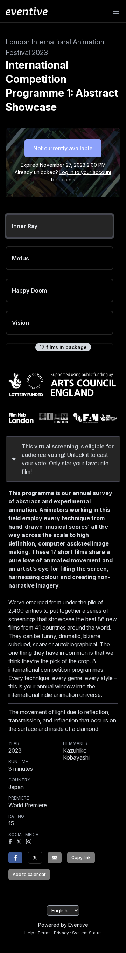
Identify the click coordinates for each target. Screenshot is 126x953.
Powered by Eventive (63, 925)
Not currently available (63, 148)
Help (29, 932)
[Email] (55, 857)
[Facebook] (10, 842)
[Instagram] (28, 842)
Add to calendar (29, 874)
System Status (87, 932)
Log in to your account (85, 172)
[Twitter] (35, 857)
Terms (44, 932)
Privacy (61, 932)
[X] (19, 842)
